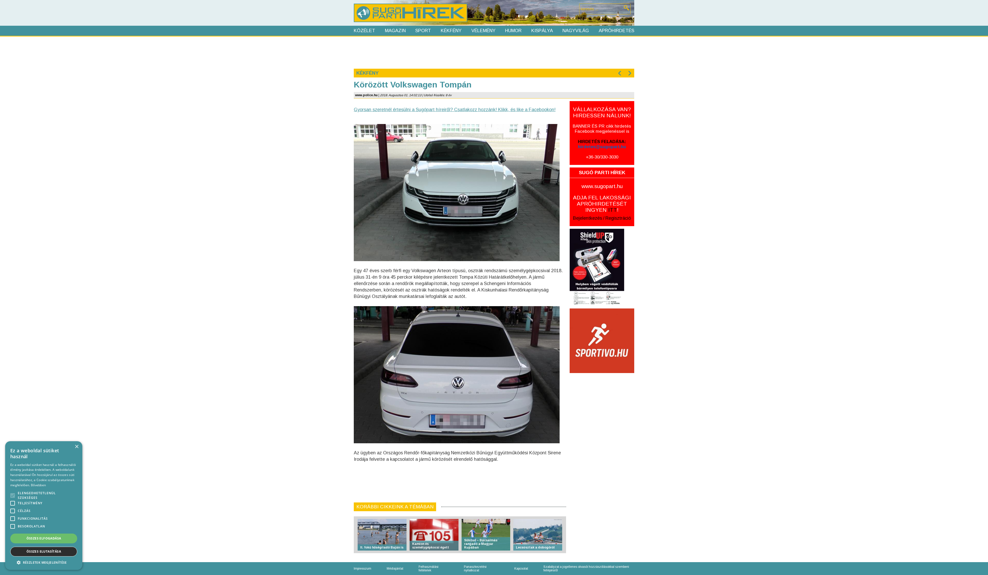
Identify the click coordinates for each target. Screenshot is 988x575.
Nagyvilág (575, 30)
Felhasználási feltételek (428, 568)
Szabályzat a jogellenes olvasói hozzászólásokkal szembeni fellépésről (586, 568)
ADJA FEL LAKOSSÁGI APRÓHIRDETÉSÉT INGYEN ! (602, 203)
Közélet (364, 30)
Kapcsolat (521, 568)
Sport (423, 30)
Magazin (395, 30)
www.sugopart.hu (602, 186)
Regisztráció (618, 218)
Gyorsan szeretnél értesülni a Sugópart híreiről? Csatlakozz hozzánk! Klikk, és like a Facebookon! (454, 109)
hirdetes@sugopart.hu (602, 146)
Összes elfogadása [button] (44, 538)
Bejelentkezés (587, 218)
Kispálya (542, 30)
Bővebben (38, 485)
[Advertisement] (493, 52)
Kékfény (451, 30)
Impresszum (362, 568)
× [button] (76, 447)
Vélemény (483, 30)
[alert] (43, 505)
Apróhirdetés (616, 30)
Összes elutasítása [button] (44, 551)
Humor (513, 30)
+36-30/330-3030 (602, 157)
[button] (43, 562)
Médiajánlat (395, 568)
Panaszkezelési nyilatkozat (475, 568)
